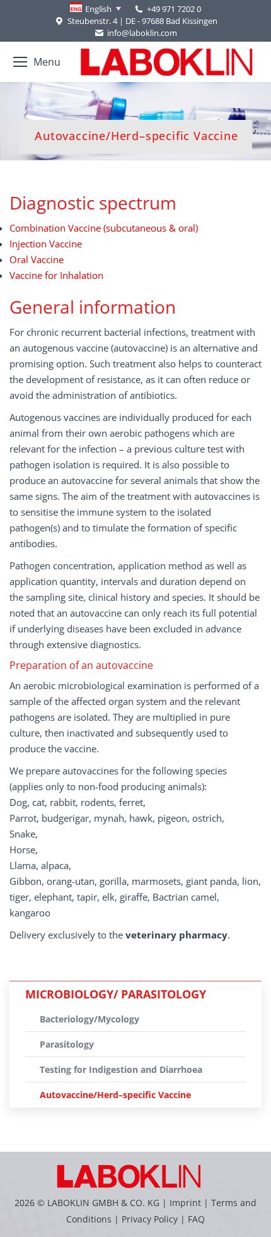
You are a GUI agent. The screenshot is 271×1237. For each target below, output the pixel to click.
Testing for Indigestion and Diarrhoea (121, 1069)
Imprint (185, 1203)
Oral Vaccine (36, 259)
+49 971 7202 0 (174, 9)
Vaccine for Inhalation (56, 275)
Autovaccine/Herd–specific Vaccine (115, 1095)
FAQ (196, 1219)
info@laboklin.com (142, 32)
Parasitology (67, 1044)
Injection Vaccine (45, 243)
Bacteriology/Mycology (89, 1019)
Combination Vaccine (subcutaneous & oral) (103, 228)
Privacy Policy (150, 1219)
